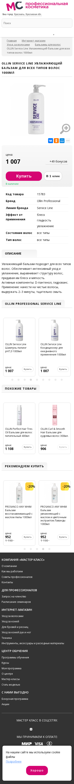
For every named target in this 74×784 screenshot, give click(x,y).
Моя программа (11, 668)
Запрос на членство (14, 596)
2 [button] (18, 380)
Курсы (5, 663)
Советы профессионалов (17, 577)
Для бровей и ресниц (15, 627)
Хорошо (37, 770)
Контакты (7, 582)
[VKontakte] (43, 729)
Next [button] (69, 349)
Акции (5, 704)
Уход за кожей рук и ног (16, 632)
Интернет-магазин (33, 40)
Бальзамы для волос (48, 44)
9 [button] (62, 380)
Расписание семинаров (16, 602)
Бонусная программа (15, 699)
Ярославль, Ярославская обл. (28, 14)
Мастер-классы (11, 679)
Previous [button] (5, 349)
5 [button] (37, 380)
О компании (9, 566)
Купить (28, 369)
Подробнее (14, 761)
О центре (7, 673)
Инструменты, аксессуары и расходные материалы (33, 643)
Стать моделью (11, 684)
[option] (19, 349)
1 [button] (12, 380)
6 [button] (43, 380)
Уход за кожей (10, 621)
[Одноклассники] (56, 140)
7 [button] (49, 380)
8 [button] (55, 380)
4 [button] (31, 380)
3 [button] (25, 380)
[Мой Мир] (62, 140)
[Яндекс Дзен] (31, 729)
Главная (12, 40)
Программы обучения (15, 657)
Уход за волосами (18, 44)
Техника (7, 638)
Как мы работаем (12, 571)
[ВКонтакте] (50, 140)
